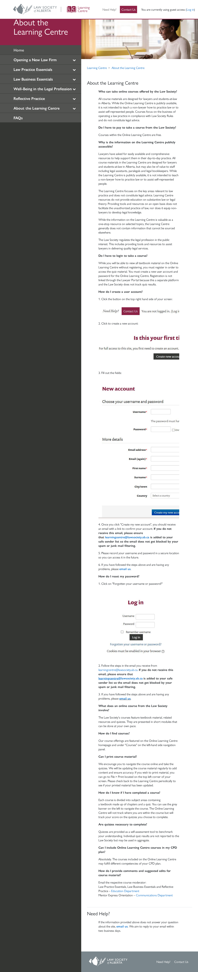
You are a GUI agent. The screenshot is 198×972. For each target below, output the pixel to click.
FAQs (18, 117)
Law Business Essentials (33, 79)
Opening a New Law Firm (35, 59)
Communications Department (154, 895)
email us (125, 569)
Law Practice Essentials (33, 69)
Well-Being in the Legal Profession (43, 88)
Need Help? (109, 9)
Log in (190, 9)
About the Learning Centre (37, 108)
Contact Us (128, 9)
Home (19, 50)
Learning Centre (97, 67)
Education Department (125, 891)
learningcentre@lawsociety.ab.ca (127, 537)
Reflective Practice (29, 98)
